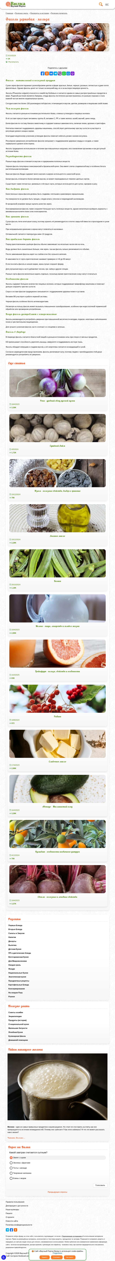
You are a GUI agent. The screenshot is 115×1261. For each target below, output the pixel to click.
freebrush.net (24, 1256)
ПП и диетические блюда (19, 953)
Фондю (11, 969)
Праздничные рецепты (18, 981)
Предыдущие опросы (57, 1192)
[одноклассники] (47, 73)
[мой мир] (68, 73)
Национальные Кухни (18, 973)
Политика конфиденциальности (19, 1225)
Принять (44, 1257)
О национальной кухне (18, 1024)
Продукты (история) (17, 1020)
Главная (9, 13)
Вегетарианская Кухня (18, 957)
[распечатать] (72, 73)
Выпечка (12, 945)
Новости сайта (12, 1221)
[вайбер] (60, 73)
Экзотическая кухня (17, 977)
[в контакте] (51, 73)
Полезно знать (21, 13)
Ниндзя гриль (14, 965)
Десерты (12, 941)
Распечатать (13, 62)
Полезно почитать (59, 13)
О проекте (10, 1217)
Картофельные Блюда (18, 985)
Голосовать (100, 1185)
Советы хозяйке (15, 1012)
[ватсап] (64, 73)
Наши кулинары (12, 1210)
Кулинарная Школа (17, 1036)
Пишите (9, 1213)
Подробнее (57, 1253)
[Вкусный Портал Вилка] (15, 4)
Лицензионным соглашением (72, 1236)
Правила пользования (15, 1202)
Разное (11, 997)
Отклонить (56, 1257)
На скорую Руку (15, 993)
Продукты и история (39, 13)
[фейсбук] (43, 73)
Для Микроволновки (17, 961)
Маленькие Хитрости (17, 1028)
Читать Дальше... (16, 1138)
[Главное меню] (106, 4)
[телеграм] (55, 73)
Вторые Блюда (15, 929)
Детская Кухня (14, 949)
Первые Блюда (15, 925)
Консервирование (16, 989)
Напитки (12, 937)
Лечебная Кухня (15, 1032)
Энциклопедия (15, 1016)
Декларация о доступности (17, 1206)
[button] (3, 1257)
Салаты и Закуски (16, 933)
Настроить (69, 1257)
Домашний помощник (18, 1040)
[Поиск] (100, 4)
